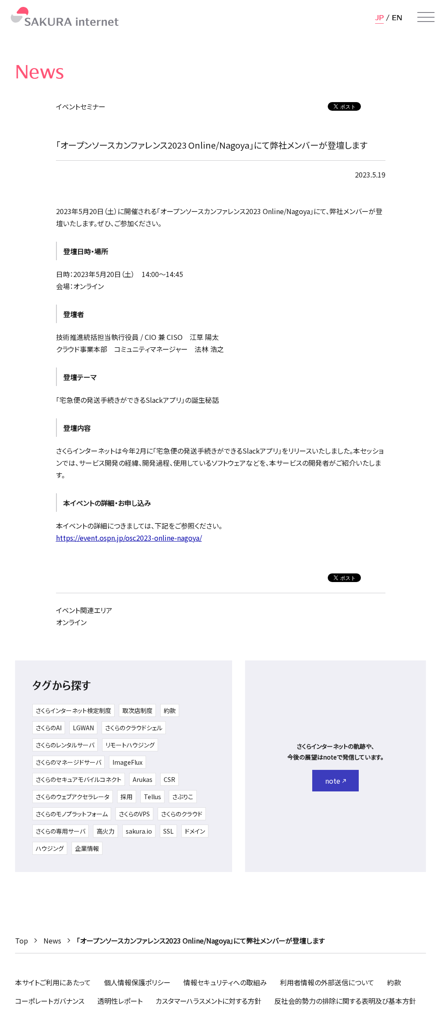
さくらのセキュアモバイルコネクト (78, 779)
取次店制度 (137, 710)
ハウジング (50, 848)
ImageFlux (127, 762)
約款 (170, 710)
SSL (168, 831)
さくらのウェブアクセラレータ (72, 796)
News (52, 940)
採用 (127, 796)
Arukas (142, 779)
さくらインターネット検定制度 (73, 710)
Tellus (152, 796)
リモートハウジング (130, 745)
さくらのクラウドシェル (133, 727)
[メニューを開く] (426, 17)
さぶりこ (182, 796)
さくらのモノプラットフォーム (72, 814)
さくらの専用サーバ (60, 831)
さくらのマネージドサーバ (68, 762)
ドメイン (195, 831)
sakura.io (139, 831)
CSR (169, 779)
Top (21, 940)
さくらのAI (49, 727)
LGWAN (83, 727)
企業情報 (87, 848)
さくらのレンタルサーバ (65, 745)
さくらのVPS (134, 814)
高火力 (105, 831)
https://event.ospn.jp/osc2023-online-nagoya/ (129, 537)
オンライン (71, 622)
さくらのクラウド (181, 814)
